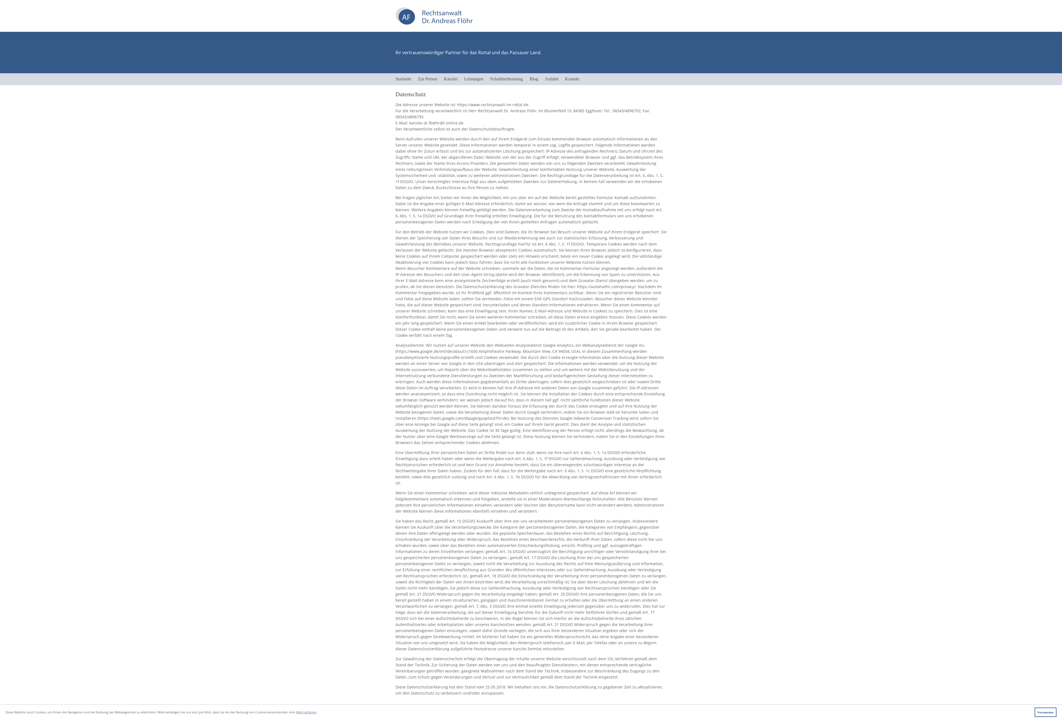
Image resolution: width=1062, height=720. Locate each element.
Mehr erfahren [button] (306, 712)
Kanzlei (450, 79)
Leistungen (473, 79)
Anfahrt (551, 79)
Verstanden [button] (1045, 712)
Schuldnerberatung (506, 79)
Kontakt (572, 79)
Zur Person (427, 79)
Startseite (403, 79)
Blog (534, 79)
